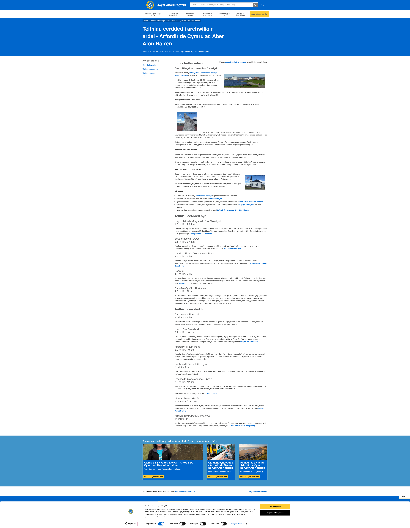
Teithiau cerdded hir (149, 74)
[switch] (182, 523)
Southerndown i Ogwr (232, 248)
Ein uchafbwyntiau (150, 65)
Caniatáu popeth (275, 506)
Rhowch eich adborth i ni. (185, 491)
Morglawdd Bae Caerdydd (201, 233)
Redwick (182, 283)
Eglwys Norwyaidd (246, 204)
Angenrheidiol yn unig (275, 513)
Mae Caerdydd (216, 198)
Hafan (146, 20)
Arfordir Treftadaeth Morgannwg (242, 425)
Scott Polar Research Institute (251, 201)
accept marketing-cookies (235, 62)
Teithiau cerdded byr (150, 69)
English (263, 5)
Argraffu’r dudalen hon (258, 491)
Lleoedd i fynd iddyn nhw (159, 20)
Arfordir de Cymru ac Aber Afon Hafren (185, 20)
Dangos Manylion (237, 524)
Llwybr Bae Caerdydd (249, 341)
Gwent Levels (211, 393)
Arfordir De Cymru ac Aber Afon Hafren (233, 210)
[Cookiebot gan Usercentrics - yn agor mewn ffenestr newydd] (130, 523)
